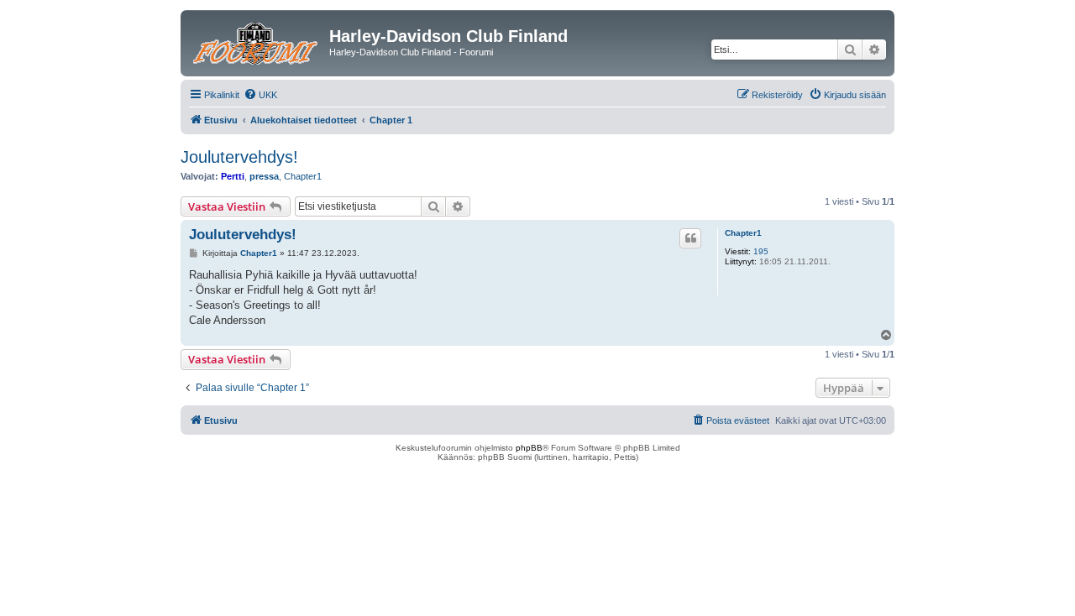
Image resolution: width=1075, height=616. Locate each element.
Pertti (232, 176)
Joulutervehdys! (239, 157)
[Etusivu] (257, 41)
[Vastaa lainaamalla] (690, 238)
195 (760, 251)
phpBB (529, 447)
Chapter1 (303, 176)
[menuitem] (260, 95)
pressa (264, 176)
